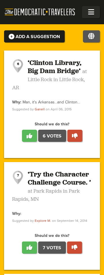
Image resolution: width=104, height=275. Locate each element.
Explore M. (43, 221)
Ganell (40, 109)
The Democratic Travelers (40, 12)
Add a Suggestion (37, 37)
